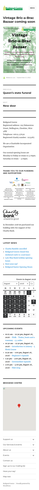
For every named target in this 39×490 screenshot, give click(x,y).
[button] (19, 407)
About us (7, 450)
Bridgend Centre (8, 483)
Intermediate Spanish (21, 362)
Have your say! (11, 264)
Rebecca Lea (10, 77)
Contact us (8, 461)
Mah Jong (16, 368)
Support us (8, 439)
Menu (32, 8)
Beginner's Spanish (20, 355)
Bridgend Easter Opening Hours (18, 267)
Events (6, 455)
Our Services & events (12, 445)
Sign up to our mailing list (14, 466)
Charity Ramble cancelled (16, 249)
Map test (7, 477)
